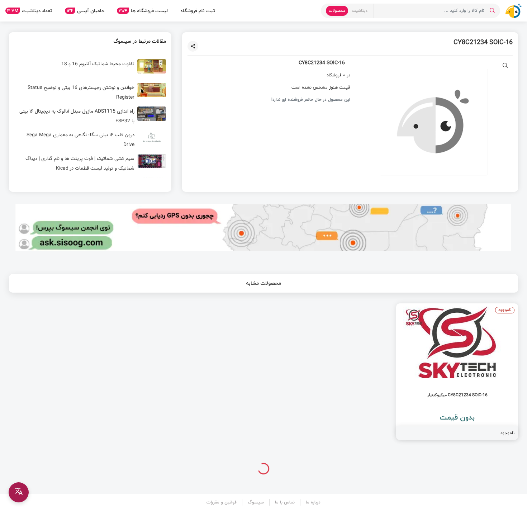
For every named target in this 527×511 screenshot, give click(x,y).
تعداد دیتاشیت (29, 11)
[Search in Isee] (492, 10)
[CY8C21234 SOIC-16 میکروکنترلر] (457, 371)
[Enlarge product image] (505, 66)
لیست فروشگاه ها (143, 11)
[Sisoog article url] (90, 69)
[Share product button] (192, 46)
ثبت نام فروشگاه (197, 11)
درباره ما (313, 502)
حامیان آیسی (85, 11)
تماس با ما (285, 502)
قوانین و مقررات (221, 502)
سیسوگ (256, 502)
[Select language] (19, 492)
